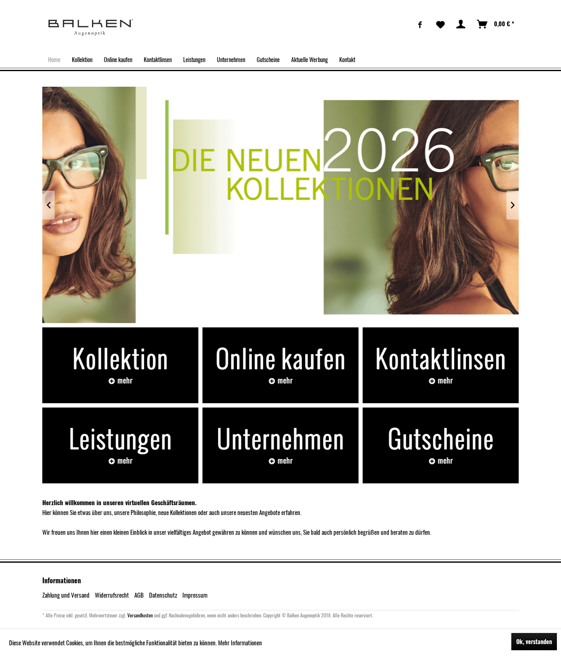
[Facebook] (420, 24)
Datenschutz (163, 594)
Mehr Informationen (240, 642)
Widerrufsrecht (112, 594)
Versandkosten (140, 615)
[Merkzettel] (440, 24)
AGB (139, 594)
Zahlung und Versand (66, 594)
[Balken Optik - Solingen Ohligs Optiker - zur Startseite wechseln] (90, 27)
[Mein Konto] (461, 24)
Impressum (194, 594)
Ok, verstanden (534, 641)
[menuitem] (420, 24)
